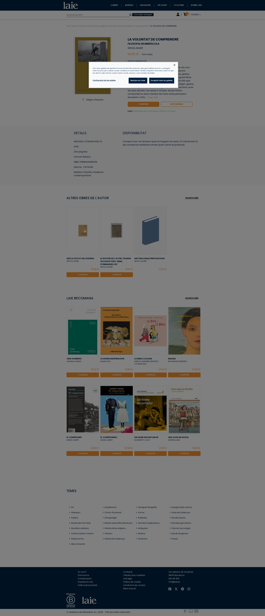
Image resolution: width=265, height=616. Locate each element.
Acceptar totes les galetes (162, 80)
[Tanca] (174, 65)
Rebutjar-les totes (138, 80)
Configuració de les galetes (104, 80)
